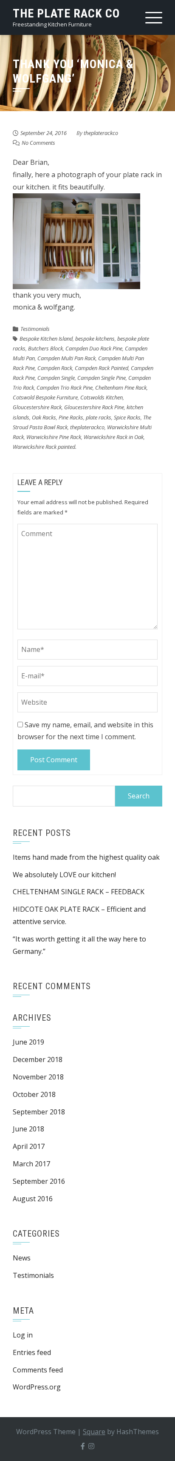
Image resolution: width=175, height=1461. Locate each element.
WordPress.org (37, 1387)
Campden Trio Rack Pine (65, 387)
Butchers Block (45, 348)
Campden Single (56, 378)
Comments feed (38, 1370)
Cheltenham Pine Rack (121, 387)
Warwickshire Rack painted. (44, 447)
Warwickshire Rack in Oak (114, 437)
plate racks (98, 417)
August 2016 (33, 1198)
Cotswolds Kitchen (101, 397)
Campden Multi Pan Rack (66, 358)
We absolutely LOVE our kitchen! (65, 874)
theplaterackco (101, 133)
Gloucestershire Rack (37, 407)
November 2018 (38, 1077)
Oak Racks (44, 417)
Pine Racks (71, 417)
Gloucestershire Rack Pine (94, 407)
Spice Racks (127, 417)
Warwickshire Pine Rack (53, 437)
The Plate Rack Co (66, 13)
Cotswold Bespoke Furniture (45, 397)
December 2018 (37, 1059)
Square (94, 1431)
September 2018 (39, 1112)
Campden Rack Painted (101, 368)
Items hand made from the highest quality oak (86, 857)
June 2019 (28, 1042)
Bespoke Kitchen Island (46, 338)
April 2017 (29, 1146)
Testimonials (35, 329)
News (22, 1258)
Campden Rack (54, 368)
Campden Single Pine (101, 378)
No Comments (38, 142)
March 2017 (31, 1163)
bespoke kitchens (95, 338)
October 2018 (34, 1094)
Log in (23, 1335)
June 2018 (28, 1129)
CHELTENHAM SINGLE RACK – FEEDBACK (78, 891)
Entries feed (32, 1352)
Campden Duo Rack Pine (93, 348)
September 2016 (39, 1181)
